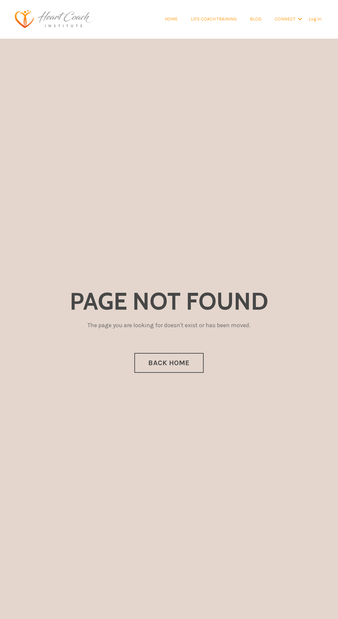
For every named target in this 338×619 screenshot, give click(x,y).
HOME (171, 19)
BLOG (255, 19)
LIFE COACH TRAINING (214, 19)
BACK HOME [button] (168, 363)
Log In (315, 19)
